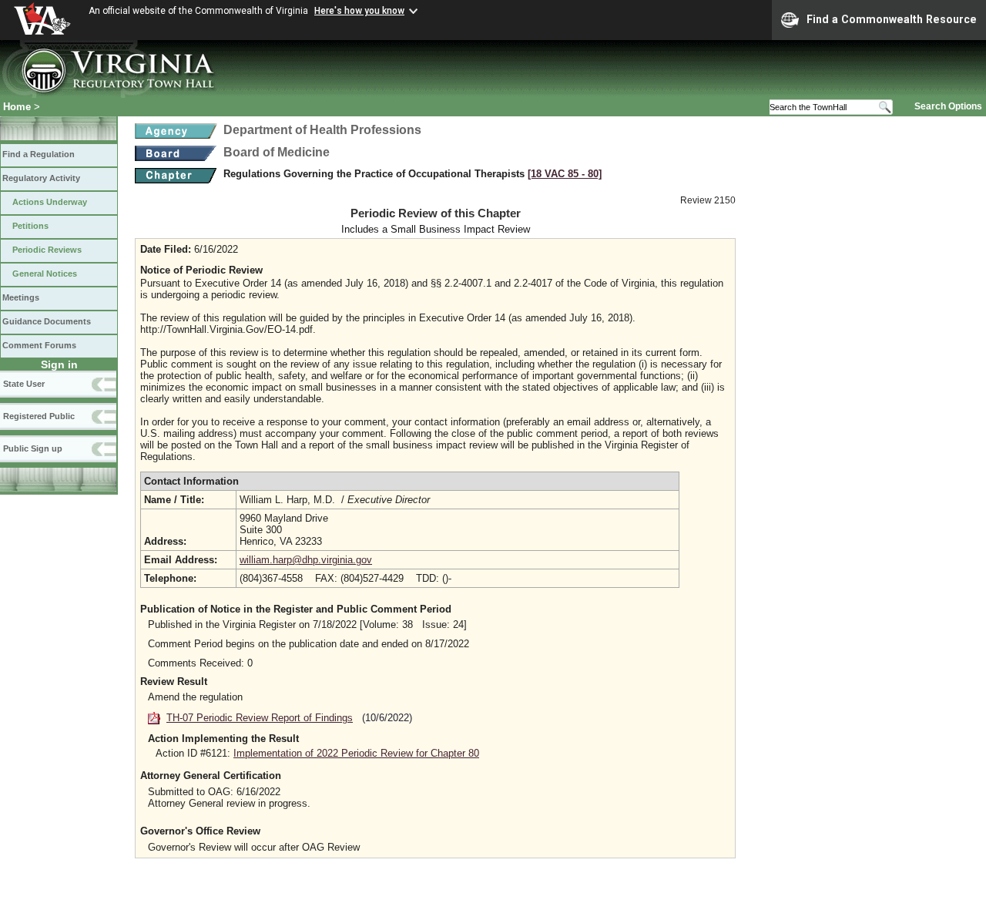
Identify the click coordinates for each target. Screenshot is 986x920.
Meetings (20, 297)
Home (17, 106)
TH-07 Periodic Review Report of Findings (259, 718)
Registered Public (39, 416)
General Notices (44, 273)
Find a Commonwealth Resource (892, 19)
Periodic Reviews (47, 249)
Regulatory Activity (41, 178)
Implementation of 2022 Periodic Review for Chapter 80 (356, 753)
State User (24, 383)
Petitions (30, 225)
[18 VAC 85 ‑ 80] (565, 174)
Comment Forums (39, 345)
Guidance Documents (46, 321)
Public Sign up (32, 448)
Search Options (948, 106)
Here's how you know (359, 10)
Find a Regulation (38, 154)
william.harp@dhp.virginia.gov (306, 560)
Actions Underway (49, 201)
